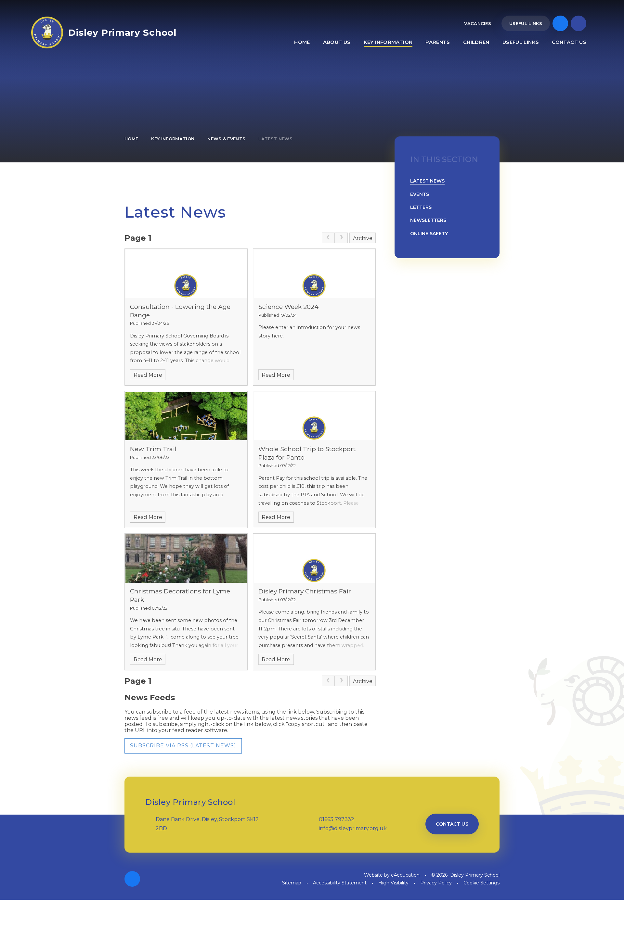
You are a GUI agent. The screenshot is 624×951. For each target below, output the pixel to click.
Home (131, 138)
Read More (148, 375)
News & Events (226, 138)
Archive (362, 238)
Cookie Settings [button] (481, 883)
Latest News (275, 138)
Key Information (172, 138)
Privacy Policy (436, 883)
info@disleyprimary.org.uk (353, 828)
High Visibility (393, 883)
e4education (405, 875)
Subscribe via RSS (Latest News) (183, 745)
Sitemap (291, 883)
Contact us (452, 824)
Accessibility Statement (340, 883)
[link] (328, 238)
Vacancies (477, 23)
